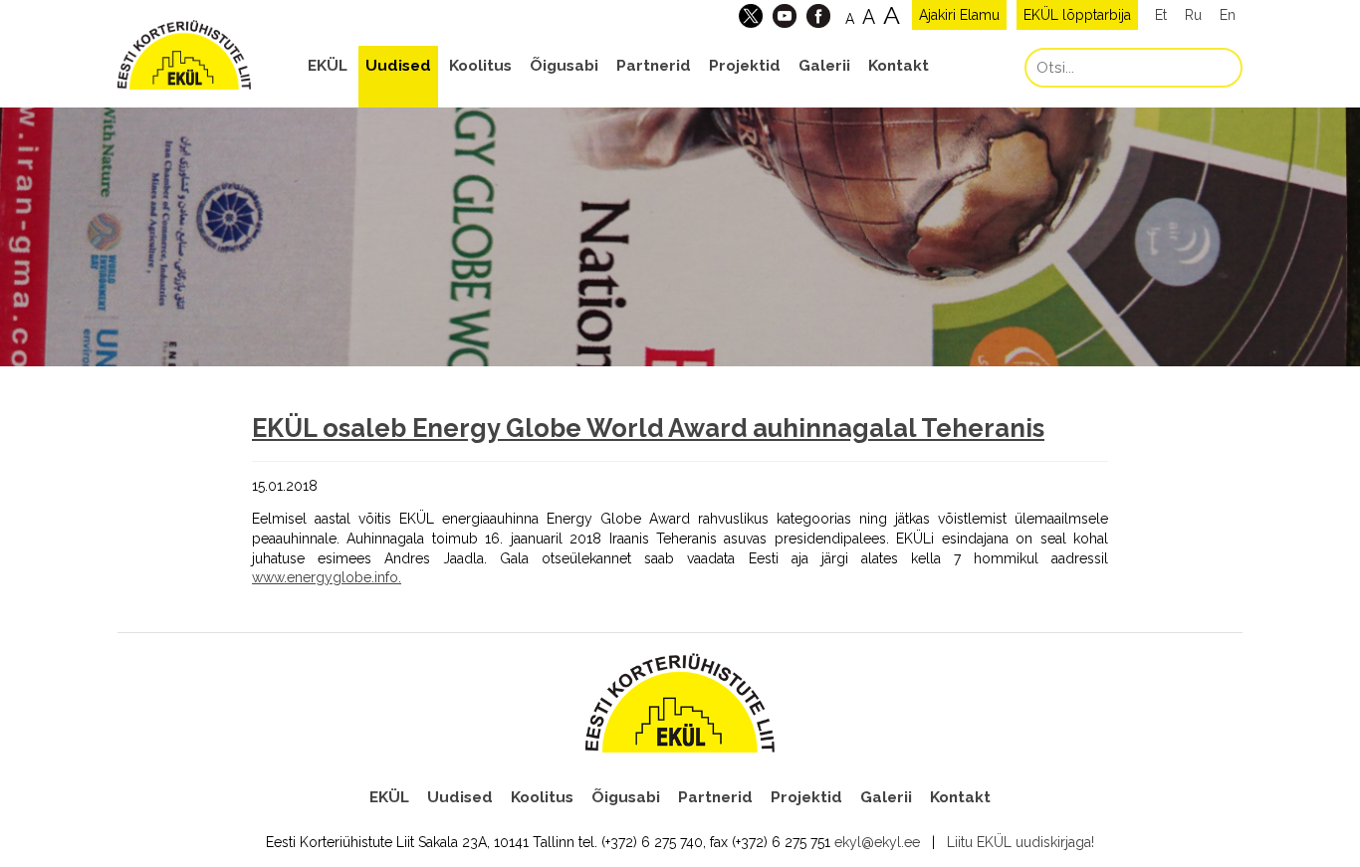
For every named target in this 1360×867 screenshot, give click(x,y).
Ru (1193, 15)
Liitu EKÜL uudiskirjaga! (1020, 842)
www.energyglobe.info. (326, 577)
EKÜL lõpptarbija (1077, 15)
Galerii (824, 66)
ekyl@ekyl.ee (877, 842)
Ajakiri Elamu (959, 15)
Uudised (398, 66)
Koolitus (480, 66)
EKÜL (327, 66)
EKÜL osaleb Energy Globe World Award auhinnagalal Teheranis (648, 428)
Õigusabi (564, 66)
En (1228, 15)
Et (1161, 15)
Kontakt (898, 66)
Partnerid (653, 66)
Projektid (745, 66)
